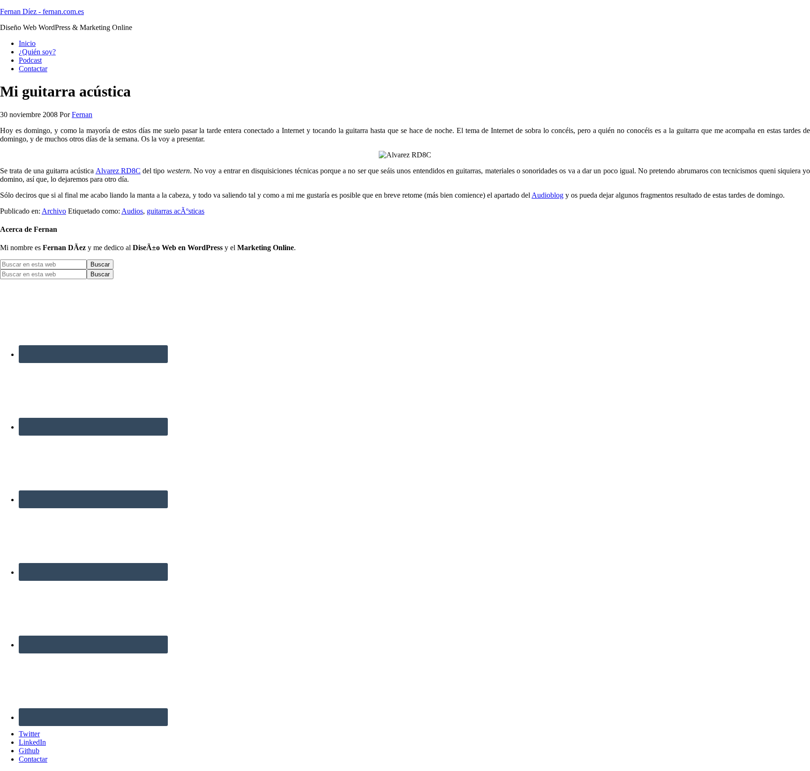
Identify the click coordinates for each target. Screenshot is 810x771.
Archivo (54, 211)
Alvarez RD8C (118, 171)
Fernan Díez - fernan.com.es (42, 11)
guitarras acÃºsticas (175, 211)
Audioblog (547, 195)
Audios (132, 211)
